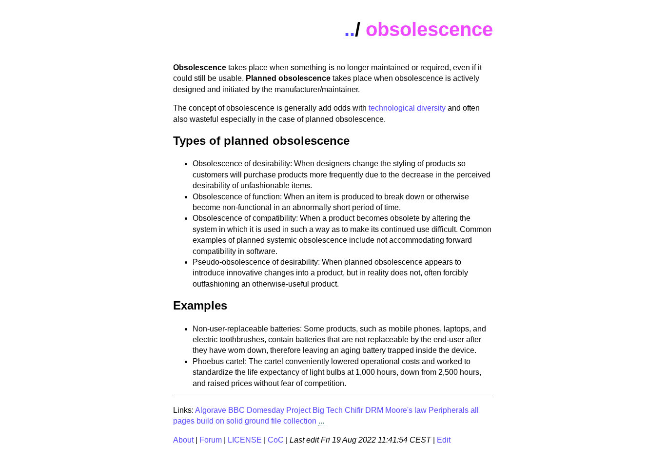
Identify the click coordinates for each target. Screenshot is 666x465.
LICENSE (245, 440)
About (183, 440)
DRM (374, 410)
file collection (293, 421)
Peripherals (449, 410)
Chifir (354, 410)
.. (349, 29)
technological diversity (407, 108)
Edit (444, 440)
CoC (276, 440)
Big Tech (328, 410)
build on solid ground (232, 421)
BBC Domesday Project (269, 410)
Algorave (210, 410)
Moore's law (406, 410)
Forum (210, 440)
